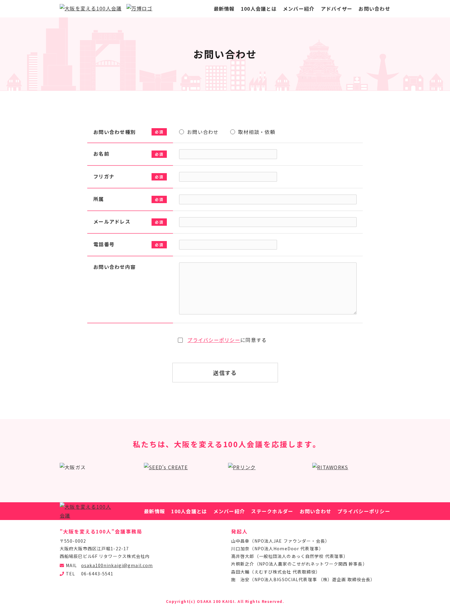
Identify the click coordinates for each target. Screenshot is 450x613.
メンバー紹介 (299, 8)
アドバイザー (337, 8)
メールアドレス (111, 221)
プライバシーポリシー (213, 340)
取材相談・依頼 (256, 132)
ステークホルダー (272, 511)
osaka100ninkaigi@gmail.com (117, 565)
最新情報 (224, 8)
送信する (225, 373)
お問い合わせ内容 (114, 266)
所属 (98, 198)
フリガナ (103, 176)
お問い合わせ (374, 8)
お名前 (101, 153)
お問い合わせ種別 (114, 132)
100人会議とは (259, 8)
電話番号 (103, 244)
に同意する (227, 340)
